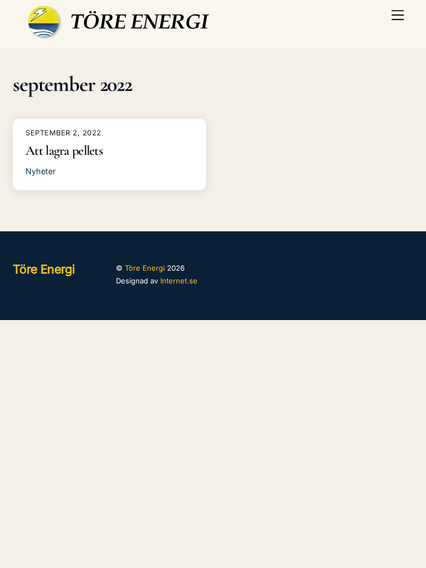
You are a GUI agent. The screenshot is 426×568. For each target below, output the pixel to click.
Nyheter (40, 171)
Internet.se (178, 280)
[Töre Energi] (122, 34)
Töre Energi (145, 267)
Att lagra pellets (64, 151)
